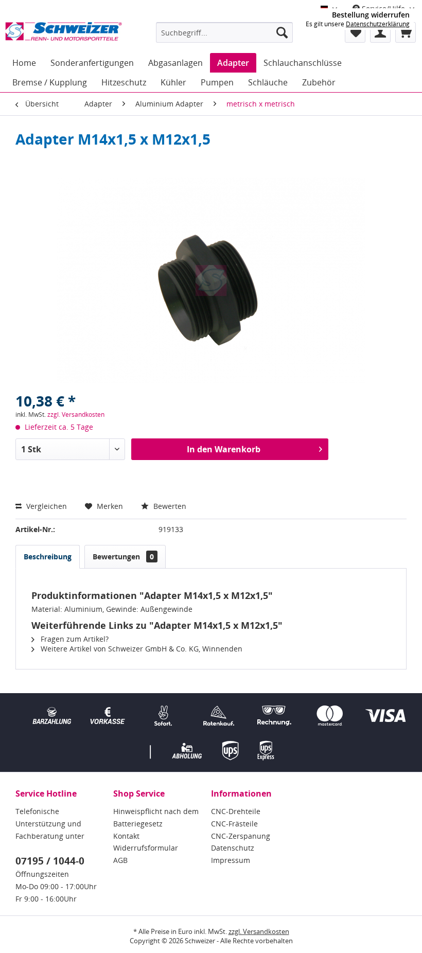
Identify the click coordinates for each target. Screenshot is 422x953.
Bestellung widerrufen (371, 15)
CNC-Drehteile (235, 811)
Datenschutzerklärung (378, 24)
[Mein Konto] (380, 32)
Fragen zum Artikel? (74, 639)
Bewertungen (123, 556)
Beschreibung (48, 556)
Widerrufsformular (145, 848)
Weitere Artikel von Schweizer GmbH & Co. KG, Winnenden (140, 649)
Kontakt (126, 836)
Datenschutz (232, 848)
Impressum (230, 860)
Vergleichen (45, 506)
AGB (120, 860)
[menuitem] (224, 32)
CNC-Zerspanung (240, 836)
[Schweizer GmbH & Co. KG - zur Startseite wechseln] (63, 35)
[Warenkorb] (405, 32)
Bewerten (168, 506)
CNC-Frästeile (234, 823)
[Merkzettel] (355, 32)
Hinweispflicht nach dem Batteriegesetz (156, 817)
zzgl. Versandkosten (75, 414)
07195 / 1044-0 (49, 861)
